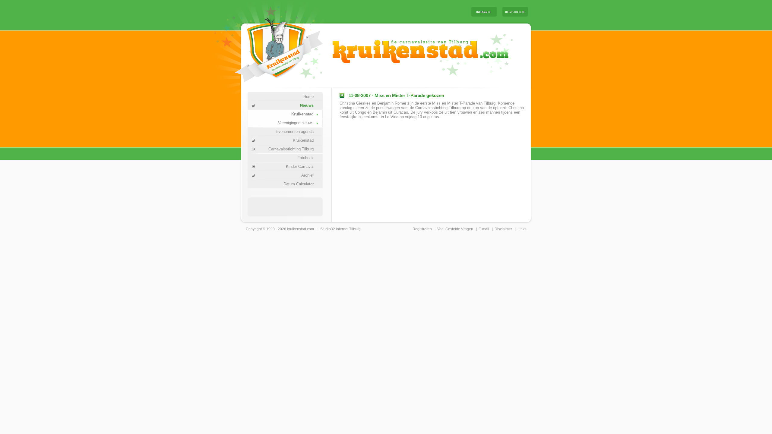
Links (521, 229)
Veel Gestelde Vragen (455, 229)
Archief (307, 175)
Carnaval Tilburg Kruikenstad (269, 47)
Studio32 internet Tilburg (340, 229)
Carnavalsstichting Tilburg (291, 149)
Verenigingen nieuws (296, 123)
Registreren (422, 229)
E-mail (484, 229)
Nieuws (307, 105)
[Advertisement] (391, 11)
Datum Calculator (298, 184)
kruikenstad (296, 229)
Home (308, 96)
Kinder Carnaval (300, 166)
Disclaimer (503, 229)
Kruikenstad (302, 114)
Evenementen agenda (295, 131)
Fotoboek (305, 158)
